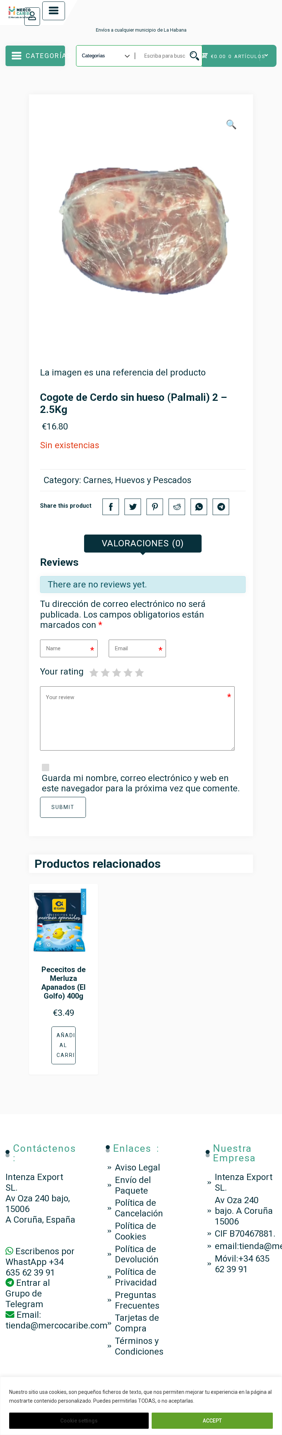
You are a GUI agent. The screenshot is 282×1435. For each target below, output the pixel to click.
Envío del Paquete (133, 1185)
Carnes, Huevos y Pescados (137, 480)
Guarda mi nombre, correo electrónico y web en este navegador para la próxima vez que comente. (141, 783)
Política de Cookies (135, 1231)
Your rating (62, 671)
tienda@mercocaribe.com (57, 1325)
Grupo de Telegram (24, 1298)
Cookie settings (79, 1421)
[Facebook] (110, 507)
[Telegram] (221, 507)
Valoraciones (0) (143, 543)
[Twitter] (132, 507)
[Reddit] (177, 507)
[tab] (143, 544)
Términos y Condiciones (139, 1346)
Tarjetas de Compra (137, 1323)
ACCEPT (212, 1421)
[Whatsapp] (199, 507)
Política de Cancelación (139, 1208)
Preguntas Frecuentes (137, 1300)
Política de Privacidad (136, 1277)
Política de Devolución (137, 1254)
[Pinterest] (155, 507)
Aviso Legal (137, 1167)
